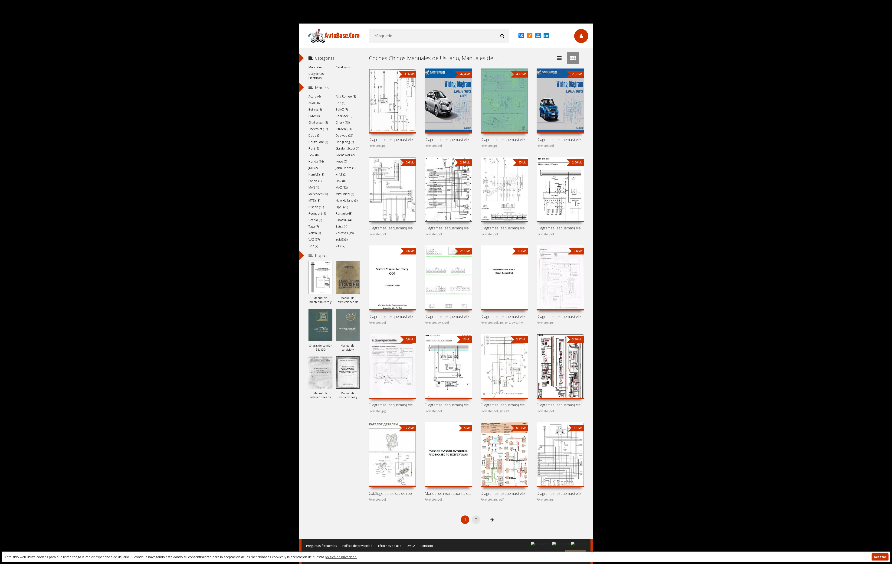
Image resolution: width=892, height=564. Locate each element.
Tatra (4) (341, 226)
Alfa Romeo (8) (346, 96)
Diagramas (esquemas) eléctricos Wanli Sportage (560, 493)
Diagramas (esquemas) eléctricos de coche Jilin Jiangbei (392, 139)
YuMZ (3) (342, 239)
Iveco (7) (341, 161)
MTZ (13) (314, 200)
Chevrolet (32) (318, 129)
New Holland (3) (346, 200)
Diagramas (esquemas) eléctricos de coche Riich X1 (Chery (560, 316)
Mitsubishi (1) (345, 194)
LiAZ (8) (340, 181)
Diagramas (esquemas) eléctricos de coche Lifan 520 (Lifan (504, 139)
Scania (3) (315, 220)
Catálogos (343, 67)
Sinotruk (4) (343, 220)
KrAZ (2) (341, 174)
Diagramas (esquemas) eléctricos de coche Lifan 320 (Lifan (560, 139)
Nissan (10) (316, 207)
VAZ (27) (314, 239)
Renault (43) (344, 213)
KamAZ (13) (316, 174)
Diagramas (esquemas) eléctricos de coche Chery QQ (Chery (448, 316)
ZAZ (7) (313, 246)
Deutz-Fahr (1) (318, 142)
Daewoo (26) (344, 135)
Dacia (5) (314, 135)
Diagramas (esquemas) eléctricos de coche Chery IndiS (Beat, (392, 405)
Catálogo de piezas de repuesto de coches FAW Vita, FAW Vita (392, 493)
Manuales (315, 67)
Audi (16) (314, 103)
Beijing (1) (315, 109)
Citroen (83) (343, 129)
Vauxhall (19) (345, 233)
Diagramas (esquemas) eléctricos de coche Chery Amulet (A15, (504, 405)
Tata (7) (313, 226)
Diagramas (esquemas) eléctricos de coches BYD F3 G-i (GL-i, (560, 405)
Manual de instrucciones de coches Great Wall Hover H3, (448, 493)
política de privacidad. (341, 557)
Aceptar (880, 557)
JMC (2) (313, 168)
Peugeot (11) (317, 213)
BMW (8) (314, 116)
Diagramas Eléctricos (316, 76)
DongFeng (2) (345, 142)
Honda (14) (316, 161)
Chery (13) (343, 122)
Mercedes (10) (318, 194)
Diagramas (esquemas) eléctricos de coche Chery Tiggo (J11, (560, 228)
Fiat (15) (313, 148)
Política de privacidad (357, 546)
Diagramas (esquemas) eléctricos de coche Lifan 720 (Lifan (448, 139)
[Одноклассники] (530, 36)
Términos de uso (389, 546)
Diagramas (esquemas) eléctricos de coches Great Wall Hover (504, 228)
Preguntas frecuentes (321, 546)
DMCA (411, 546)
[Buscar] (502, 36)
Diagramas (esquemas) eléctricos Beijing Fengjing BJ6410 (504, 493)
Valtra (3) (314, 233)
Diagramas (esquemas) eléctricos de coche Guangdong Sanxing (448, 228)
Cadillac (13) (344, 116)
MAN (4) (313, 187)
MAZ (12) (342, 187)
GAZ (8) (313, 155)
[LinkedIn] (547, 36)
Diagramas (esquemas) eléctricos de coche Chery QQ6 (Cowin (392, 316)
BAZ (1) (340, 103)
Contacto (426, 546)
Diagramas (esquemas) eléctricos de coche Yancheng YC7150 (392, 228)
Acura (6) (314, 96)
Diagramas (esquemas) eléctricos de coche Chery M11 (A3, (504, 316)
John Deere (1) (345, 168)
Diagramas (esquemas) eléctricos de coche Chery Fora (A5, (448, 405)
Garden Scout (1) (347, 148)
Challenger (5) (318, 122)
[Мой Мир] (538, 36)
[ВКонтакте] (521, 36)
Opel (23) (342, 207)
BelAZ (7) (342, 109)
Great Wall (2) (345, 155)
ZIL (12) (340, 246)
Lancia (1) (314, 181)
